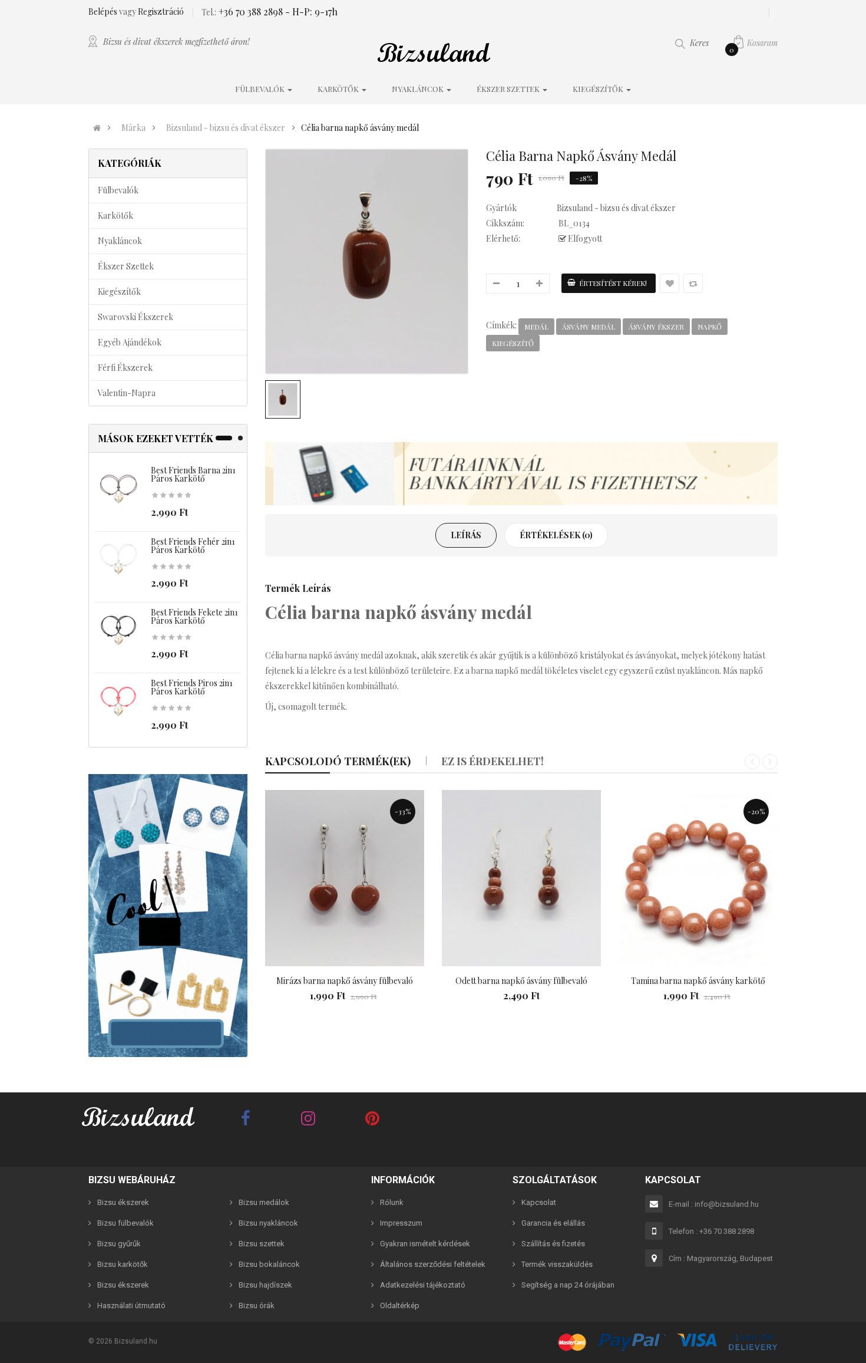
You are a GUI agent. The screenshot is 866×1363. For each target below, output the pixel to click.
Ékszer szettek (126, 266)
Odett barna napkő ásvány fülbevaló (521, 980)
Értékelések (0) (556, 535)
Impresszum (401, 1223)
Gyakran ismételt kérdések (425, 1243)
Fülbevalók (118, 190)
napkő (710, 326)
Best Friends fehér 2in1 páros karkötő (193, 545)
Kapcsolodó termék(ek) (338, 761)
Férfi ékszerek (125, 367)
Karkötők (115, 215)
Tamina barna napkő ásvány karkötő (698, 980)
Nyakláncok (120, 240)
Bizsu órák (257, 1305)
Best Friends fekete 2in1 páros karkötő (194, 616)
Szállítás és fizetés (553, 1243)
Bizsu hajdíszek (265, 1284)
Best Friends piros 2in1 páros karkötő (192, 687)
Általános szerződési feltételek (432, 1264)
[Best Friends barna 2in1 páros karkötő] (118, 489)
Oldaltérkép (399, 1305)
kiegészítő (513, 343)
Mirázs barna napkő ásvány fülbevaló (344, 980)
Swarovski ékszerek (135, 316)
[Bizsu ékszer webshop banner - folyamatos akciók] (521, 474)
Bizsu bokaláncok (269, 1264)
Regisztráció (161, 11)
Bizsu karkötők (122, 1264)
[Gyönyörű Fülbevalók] (167, 915)
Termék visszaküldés (557, 1264)
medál (536, 326)
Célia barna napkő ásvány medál (360, 128)
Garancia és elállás (553, 1223)
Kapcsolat (538, 1202)
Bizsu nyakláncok (268, 1223)
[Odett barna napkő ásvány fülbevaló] (521, 878)
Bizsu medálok (264, 1202)
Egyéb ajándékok (129, 342)
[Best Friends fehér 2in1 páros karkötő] (118, 559)
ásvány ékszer (656, 326)
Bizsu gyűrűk (119, 1243)
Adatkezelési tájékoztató (422, 1284)
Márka (133, 128)
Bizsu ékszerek (123, 1202)
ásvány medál (588, 326)
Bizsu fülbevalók (125, 1223)
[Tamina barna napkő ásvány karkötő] (698, 878)
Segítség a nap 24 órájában (567, 1284)
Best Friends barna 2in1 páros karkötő (193, 474)
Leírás (466, 535)
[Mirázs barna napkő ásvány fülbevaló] (344, 878)
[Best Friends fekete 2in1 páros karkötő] (118, 631)
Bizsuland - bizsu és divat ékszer (225, 128)
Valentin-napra (127, 393)
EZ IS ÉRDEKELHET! (492, 761)
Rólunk (392, 1202)
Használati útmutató (131, 1305)
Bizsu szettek (262, 1243)
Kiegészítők (119, 291)
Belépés (103, 11)
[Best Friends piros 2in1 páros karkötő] (118, 701)
